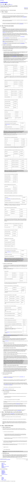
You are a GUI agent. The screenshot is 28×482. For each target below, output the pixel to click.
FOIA (2, 463)
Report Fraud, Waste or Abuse (5, 466)
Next (27, 7)
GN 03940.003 (8, 124)
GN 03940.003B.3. (8, 198)
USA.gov (3, 473)
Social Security (4, 2)
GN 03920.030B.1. (21, 376)
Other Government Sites (4, 474)
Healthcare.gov (3, 471)
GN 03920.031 (5, 43)
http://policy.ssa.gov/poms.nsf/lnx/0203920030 (5, 459)
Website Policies (4, 467)
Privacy (3, 465)
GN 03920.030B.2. (22, 36)
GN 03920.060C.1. (22, 43)
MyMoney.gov (3, 472)
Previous (25, 7)
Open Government (4, 464)
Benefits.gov (3, 470)
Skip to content (2, 0)
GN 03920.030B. (12, 413)
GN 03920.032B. (19, 410)
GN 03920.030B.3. (10, 377)
